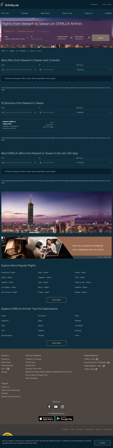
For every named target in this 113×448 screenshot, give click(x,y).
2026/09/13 (79, 39)
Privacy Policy (32, 443)
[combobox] (15, 39)
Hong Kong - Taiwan (8, 272)
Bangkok (78, 321)
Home (3, 51)
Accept (102, 443)
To (31, 37)
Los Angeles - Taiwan (8, 287)
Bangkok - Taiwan (81, 287)
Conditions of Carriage (33, 359)
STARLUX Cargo (91, 359)
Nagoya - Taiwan (81, 292)
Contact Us (5, 387)
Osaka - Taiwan (6, 277)
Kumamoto (42, 316)
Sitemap (4, 372)
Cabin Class (79, 65)
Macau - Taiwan (43, 287)
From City (98, 429)
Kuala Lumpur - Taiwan (83, 282)
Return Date (79, 37)
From (6, 37)
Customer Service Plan (33, 369)
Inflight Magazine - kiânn (94, 366)
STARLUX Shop (90, 369)
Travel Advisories (7, 365)
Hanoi (77, 335)
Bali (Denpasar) (6, 335)
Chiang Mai (79, 325)
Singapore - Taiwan (44, 277)
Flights (12, 51)
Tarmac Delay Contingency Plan (36, 375)
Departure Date (62, 37)
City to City (79, 429)
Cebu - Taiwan (43, 282)
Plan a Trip (5, 13)
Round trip (8, 31)
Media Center (6, 362)
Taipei (40, 321)
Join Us (5, 369)
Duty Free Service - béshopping (96, 362)
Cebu (3, 325)
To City (72, 429)
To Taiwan (22, 51)
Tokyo (77, 316)
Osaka (3, 316)
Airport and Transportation (10, 390)
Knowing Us (5, 359)
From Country (107, 429)
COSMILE (108, 13)
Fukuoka (41, 335)
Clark (3, 330)
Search (100, 38)
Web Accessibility (31, 378)
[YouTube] (55, 406)
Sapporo (41, 330)
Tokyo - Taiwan (43, 272)
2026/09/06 (61, 39)
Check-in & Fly (67, 13)
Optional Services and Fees (11, 396)
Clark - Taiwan (80, 277)
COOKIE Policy (30, 365)
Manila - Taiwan (80, 272)
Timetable (24, 13)
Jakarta (40, 325)
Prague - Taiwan (43, 292)
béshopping (94, 4)
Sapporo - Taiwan (7, 282)
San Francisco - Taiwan (9, 292)
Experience (89, 13)
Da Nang (78, 330)
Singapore (4, 321)
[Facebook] (49, 406)
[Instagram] (62, 406)
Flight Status (45, 13)
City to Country (89, 429)
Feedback (4, 393)
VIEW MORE (56, 300)
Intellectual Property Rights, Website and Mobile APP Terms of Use (48, 372)
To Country (65, 429)
